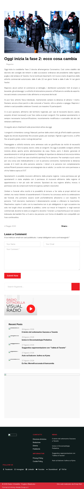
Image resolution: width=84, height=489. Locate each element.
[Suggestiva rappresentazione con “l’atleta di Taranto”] (14, 344)
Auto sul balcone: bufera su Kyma (36, 355)
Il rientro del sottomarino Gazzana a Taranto (40, 332)
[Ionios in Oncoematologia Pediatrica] (14, 336)
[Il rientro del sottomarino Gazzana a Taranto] (14, 328)
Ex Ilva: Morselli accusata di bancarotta (38, 363)
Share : (64, 226)
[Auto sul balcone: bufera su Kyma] (14, 352)
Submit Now (12, 275)
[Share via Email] (78, 226)
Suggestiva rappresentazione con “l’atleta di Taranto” (44, 348)
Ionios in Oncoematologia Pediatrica (37, 340)
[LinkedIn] (75, 226)
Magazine (9, 64)
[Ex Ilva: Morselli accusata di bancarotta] (14, 360)
